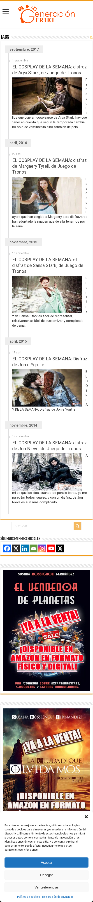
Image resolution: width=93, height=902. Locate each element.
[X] (16, 548)
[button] (86, 816)
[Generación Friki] (46, 13)
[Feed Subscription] (91, 37)
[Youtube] (51, 548)
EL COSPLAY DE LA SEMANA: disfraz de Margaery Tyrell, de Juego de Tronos (49, 166)
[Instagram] (42, 548)
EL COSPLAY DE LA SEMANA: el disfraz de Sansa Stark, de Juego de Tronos (47, 265)
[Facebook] (7, 548)
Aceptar (46, 862)
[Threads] (60, 548)
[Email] (33, 548)
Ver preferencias (47, 887)
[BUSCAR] (77, 526)
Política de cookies (28, 896)
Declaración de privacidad (58, 896)
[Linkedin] (25, 548)
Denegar (46, 875)
